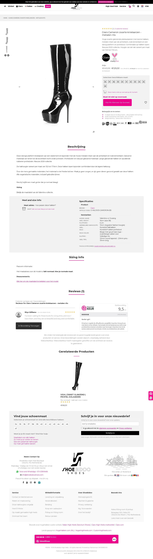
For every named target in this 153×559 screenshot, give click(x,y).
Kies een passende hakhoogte (26, 442)
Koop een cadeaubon (53, 509)
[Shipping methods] (109, 124)
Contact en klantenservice (22, 497)
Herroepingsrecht (85, 497)
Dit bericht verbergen (106, 2)
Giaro (93, 208)
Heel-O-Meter (17, 509)
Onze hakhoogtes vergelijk (22, 505)
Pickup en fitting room (54, 512)
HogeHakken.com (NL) (65, 530)
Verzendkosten (51, 501)
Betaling (48, 505)
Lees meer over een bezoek (122, 518)
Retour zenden (51, 516)
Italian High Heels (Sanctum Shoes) (76, 525)
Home (5, 18)
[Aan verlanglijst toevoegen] (145, 103)
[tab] (76, 147)
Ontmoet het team (19, 516)
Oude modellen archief (104, 246)
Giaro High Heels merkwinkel (103, 525)
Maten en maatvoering (21, 501)
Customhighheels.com (102, 530)
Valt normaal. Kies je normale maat (43, 209)
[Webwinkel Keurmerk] (143, 122)
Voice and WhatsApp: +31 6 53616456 (33, 471)
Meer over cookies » (121, 2)
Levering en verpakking (54, 497)
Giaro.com (120, 525)
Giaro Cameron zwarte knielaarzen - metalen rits (27, 18)
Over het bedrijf (84, 512)
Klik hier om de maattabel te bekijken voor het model (37, 281)
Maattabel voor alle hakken (24, 438)
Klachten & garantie (86, 501)
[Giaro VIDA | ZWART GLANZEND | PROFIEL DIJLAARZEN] (76, 376)
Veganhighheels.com (84, 530)
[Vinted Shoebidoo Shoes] (39, 482)
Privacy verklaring (85, 505)
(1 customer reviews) (121, 28)
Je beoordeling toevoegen (28, 326)
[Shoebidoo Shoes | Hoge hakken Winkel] (76, 6)
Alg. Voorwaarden (85, 509)
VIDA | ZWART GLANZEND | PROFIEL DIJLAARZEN (73, 396)
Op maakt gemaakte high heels (24, 512)
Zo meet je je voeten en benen (26, 440)
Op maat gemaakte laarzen (24, 444)
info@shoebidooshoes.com (32, 475)
